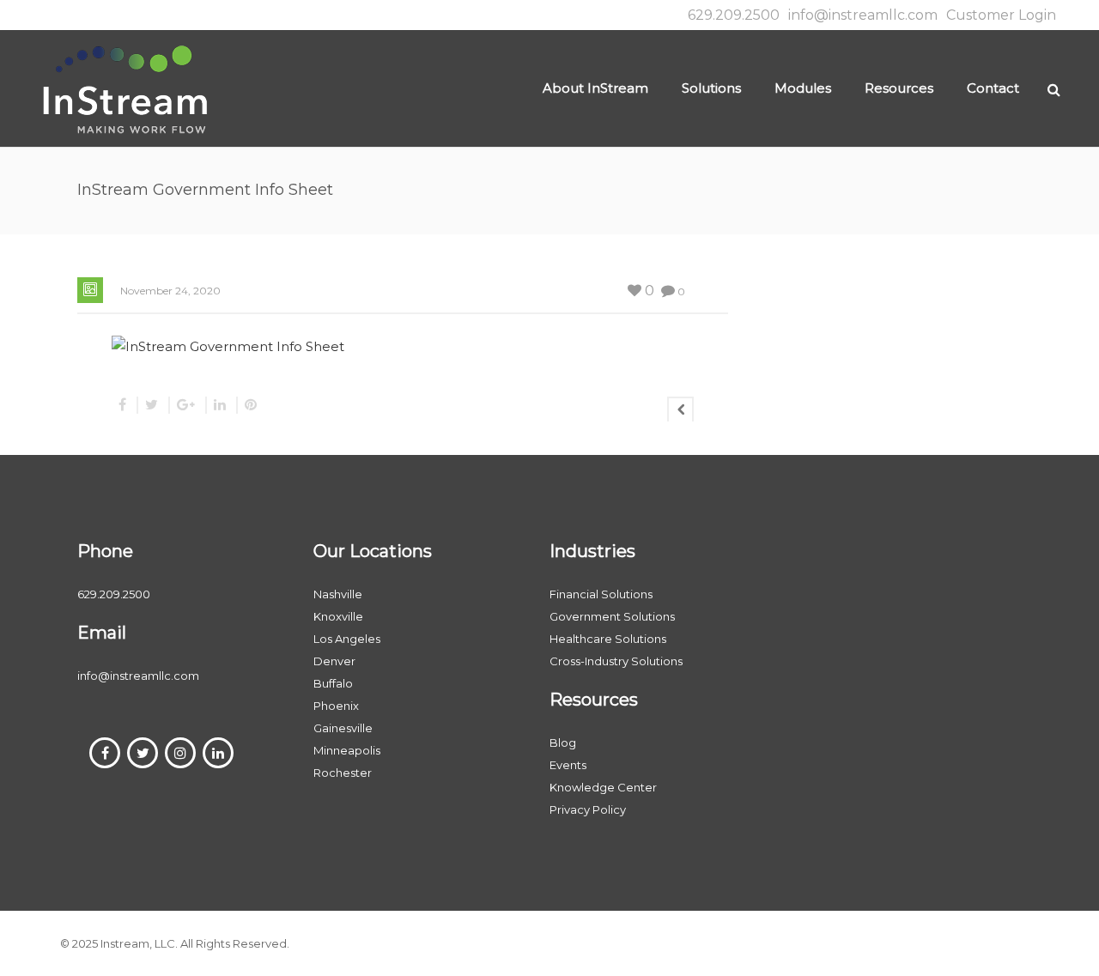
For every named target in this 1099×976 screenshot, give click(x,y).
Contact (993, 88)
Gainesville (343, 728)
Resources (899, 88)
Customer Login (1001, 15)
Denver (334, 661)
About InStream (595, 88)
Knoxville (338, 616)
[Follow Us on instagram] (180, 752)
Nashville (337, 594)
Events (568, 765)
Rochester (342, 772)
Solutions (711, 88)
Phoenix (336, 705)
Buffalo (333, 683)
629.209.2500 (734, 15)
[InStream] (124, 88)
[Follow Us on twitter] (142, 752)
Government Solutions (612, 616)
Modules (802, 88)
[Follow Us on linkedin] (218, 752)
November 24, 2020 (170, 290)
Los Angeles (346, 639)
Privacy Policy (588, 809)
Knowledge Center (603, 787)
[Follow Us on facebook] (104, 752)
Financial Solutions (601, 594)
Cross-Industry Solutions (616, 661)
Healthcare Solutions (608, 639)
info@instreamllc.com (863, 15)
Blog (563, 742)
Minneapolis (346, 750)
